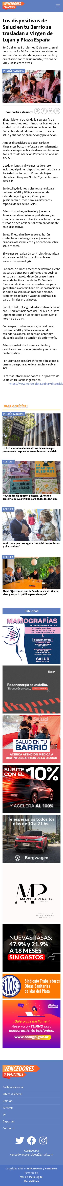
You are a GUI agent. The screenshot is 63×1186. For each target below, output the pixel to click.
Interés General (13, 71)
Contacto (8, 1128)
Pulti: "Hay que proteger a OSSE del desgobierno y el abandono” (31, 545)
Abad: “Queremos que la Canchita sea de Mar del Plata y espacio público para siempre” (31, 593)
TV (4, 1114)
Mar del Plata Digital (31, 1177)
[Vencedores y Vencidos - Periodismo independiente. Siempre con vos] (28, 6)
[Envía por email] (57, 111)
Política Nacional (13, 1087)
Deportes (9, 1121)
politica (8, 509)
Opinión (8, 1101)
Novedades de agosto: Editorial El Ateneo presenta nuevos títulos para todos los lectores (30, 497)
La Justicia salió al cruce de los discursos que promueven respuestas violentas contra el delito (31, 450)
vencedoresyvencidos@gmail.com (31, 1154)
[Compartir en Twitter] (50, 111)
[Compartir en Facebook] (44, 111)
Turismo (8, 1107)
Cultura (8, 461)
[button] (58, 6)
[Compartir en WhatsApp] (37, 111)
